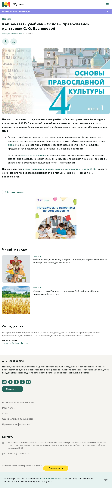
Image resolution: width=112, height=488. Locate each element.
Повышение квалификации (16, 11)
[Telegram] (10, 382)
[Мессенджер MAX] (28, 382)
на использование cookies (53, 478)
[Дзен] (16, 382)
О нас (5, 413)
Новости (6, 19)
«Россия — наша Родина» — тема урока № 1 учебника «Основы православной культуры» (66, 292)
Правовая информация (16, 424)
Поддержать (12, 389)
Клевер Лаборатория (12, 34)
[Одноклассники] (22, 382)
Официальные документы (17, 419)
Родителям (8, 408)
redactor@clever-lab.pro (16, 343)
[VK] (4, 382)
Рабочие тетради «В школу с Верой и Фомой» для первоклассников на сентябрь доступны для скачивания (70, 261)
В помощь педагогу (15, 192)
